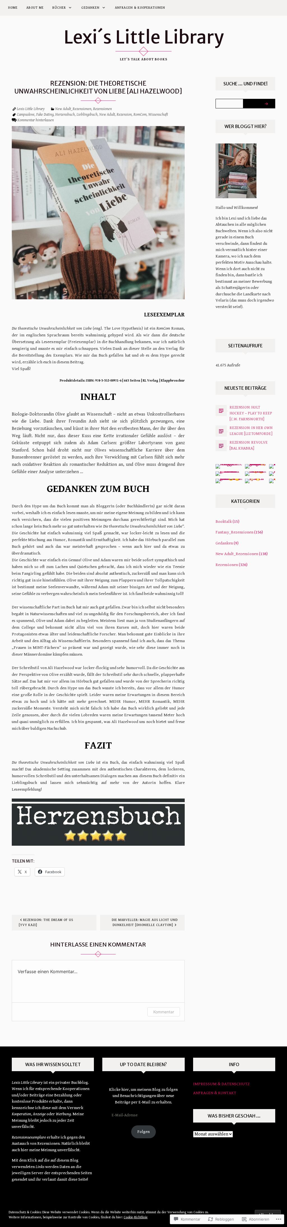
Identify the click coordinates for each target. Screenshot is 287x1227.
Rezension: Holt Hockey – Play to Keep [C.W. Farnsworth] (251, 413)
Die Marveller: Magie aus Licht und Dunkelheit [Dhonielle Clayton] (145, 922)
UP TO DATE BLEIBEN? (143, 1064)
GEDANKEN (90, 8)
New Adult (107, 115)
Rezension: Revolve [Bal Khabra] (249, 445)
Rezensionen (102, 109)
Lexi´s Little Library (144, 37)
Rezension (124, 115)
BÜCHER (59, 8)
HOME (13, 8)
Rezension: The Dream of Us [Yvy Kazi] (46, 922)
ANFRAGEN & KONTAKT (214, 1093)
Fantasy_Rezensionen (234, 532)
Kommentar (163, 1011)
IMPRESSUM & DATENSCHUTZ (221, 1084)
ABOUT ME (35, 8)
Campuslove (25, 115)
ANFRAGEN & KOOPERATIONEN (140, 8)
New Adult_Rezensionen (73, 109)
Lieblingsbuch (87, 115)
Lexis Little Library (31, 109)
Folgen (143, 1131)
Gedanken (224, 543)
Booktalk (224, 521)
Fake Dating (45, 115)
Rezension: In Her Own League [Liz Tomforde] (251, 431)
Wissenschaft (158, 115)
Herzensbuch (65, 115)
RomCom (140, 115)
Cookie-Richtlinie (136, 1217)
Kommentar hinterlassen (35, 120)
